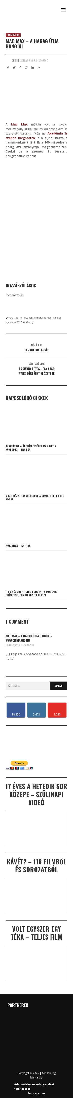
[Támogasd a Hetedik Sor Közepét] (36, 23)
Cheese (15, 60)
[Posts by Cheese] (8, 60)
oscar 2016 (16, 322)
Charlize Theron (17, 317)
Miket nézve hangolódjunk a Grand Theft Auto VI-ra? (35, 497)
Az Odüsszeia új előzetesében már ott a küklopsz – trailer (31, 447)
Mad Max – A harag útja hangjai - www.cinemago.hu (29, 638)
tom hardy (28, 322)
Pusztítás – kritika (18, 545)
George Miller (34, 317)
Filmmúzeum (13, 35)
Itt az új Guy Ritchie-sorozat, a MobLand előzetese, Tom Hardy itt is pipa (31, 593)
